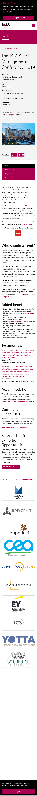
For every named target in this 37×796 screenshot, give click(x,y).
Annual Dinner (26, 206)
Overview (8, 166)
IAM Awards (29, 313)
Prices (7, 178)
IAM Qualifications (14, 321)
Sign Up (18, 793)
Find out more (27, 224)
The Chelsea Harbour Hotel (17, 401)
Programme (9, 174)
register (12, 115)
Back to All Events (10, 48)
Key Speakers (9, 170)
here (8, 9)
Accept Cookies (18, 18)
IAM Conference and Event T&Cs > (15, 428)
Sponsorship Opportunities (23, 479)
